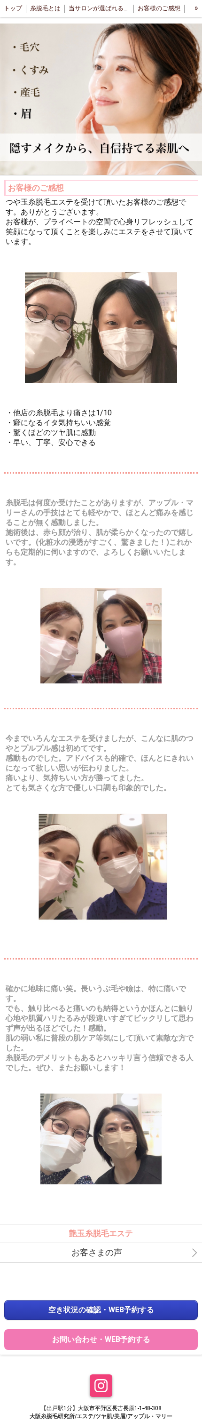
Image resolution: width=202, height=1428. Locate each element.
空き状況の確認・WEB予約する (101, 1309)
